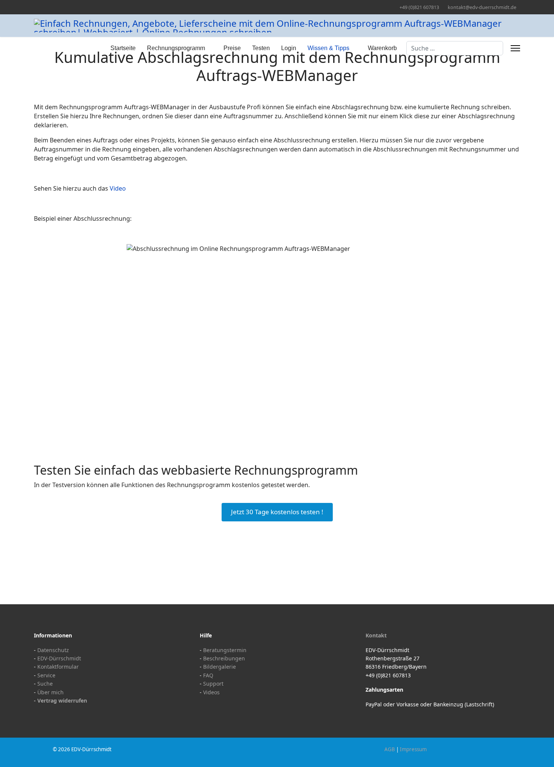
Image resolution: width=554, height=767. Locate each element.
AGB (389, 749)
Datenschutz (53, 650)
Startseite (123, 48)
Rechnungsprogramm (176, 48)
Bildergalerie (219, 666)
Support (213, 683)
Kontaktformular (58, 666)
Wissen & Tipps (328, 48)
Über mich (50, 692)
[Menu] (515, 48)
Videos (211, 692)
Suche (45, 683)
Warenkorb (382, 48)
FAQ (208, 675)
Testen (261, 48)
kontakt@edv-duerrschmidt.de (482, 7)
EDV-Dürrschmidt (59, 658)
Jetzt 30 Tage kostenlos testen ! (277, 511)
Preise (232, 48)
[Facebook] (36, 7)
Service (46, 675)
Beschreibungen (224, 658)
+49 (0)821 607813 (419, 7)
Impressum (413, 749)
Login (288, 48)
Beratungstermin (224, 650)
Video (118, 188)
